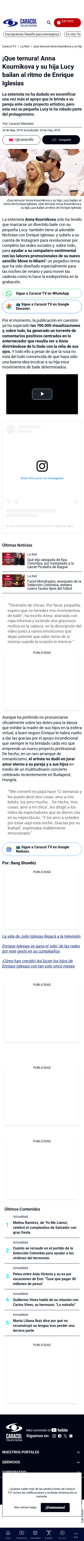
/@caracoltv (24, 139)
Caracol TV (9, 46)
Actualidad (20, 1216)
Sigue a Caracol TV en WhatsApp (42, 293)
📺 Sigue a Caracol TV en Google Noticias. (42, 849)
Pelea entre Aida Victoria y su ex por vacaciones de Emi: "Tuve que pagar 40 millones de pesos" (44, 1279)
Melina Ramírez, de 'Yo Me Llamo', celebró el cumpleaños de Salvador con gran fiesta (44, 1228)
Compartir (65, 139)
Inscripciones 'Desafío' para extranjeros (32, 34)
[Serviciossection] (78, 1462)
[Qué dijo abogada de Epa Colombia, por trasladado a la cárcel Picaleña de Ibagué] (13, 559)
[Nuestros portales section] (78, 1452)
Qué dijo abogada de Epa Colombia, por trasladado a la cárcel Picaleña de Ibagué (50, 563)
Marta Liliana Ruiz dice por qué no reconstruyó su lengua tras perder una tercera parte (44, 1326)
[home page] (20, 22)
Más (76, 1537)
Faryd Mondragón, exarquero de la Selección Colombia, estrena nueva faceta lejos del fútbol (54, 585)
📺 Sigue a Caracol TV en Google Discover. (42, 306)
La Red (24, 46)
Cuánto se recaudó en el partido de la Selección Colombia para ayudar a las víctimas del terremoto (43, 1253)
